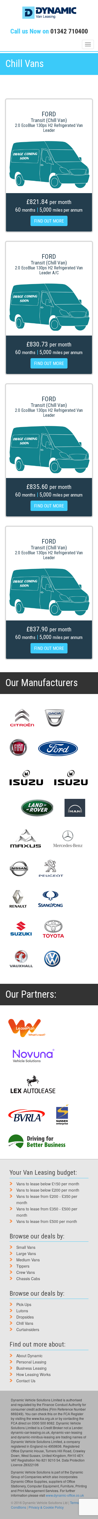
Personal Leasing (31, 1362)
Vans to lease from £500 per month (46, 1221)
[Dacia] (55, 718)
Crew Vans (25, 1272)
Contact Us (25, 1380)
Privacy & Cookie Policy (46, 1507)
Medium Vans (28, 1259)
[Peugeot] (51, 869)
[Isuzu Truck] (71, 778)
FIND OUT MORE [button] (49, 221)
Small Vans (25, 1247)
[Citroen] (22, 718)
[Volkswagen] (52, 959)
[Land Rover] (36, 808)
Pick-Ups (23, 1304)
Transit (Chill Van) (49, 120)
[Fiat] (18, 748)
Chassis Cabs (28, 1278)
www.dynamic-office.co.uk (65, 1495)
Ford (49, 114)
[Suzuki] (21, 929)
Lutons (22, 1310)
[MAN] (75, 808)
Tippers (22, 1266)
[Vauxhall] (21, 959)
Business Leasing (31, 1368)
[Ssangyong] (50, 899)
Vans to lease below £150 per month (47, 1183)
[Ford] (58, 748)
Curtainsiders (27, 1329)
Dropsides (25, 1317)
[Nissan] (19, 869)
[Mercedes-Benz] (67, 839)
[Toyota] (54, 929)
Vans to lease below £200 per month (47, 1190)
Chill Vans (24, 1323)
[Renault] (18, 899)
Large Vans (26, 1253)
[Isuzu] (26, 778)
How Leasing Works (33, 1374)
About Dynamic (29, 1355)
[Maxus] (26, 838)
